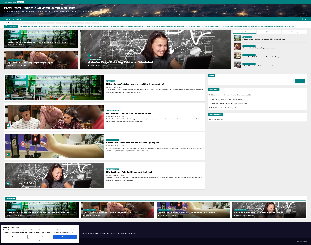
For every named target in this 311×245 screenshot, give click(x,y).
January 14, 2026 (14, 65)
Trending (295, 32)
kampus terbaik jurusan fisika (29, 23)
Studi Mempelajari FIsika (14, 60)
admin (22, 44)
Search (211, 75)
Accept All (65, 237)
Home (8, 19)
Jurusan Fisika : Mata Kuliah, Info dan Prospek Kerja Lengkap (261, 57)
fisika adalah (95, 23)
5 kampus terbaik (16, 23)
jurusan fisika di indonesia (77, 23)
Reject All (40, 237)
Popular (269, 32)
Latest (245, 32)
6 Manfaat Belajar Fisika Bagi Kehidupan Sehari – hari (259, 66)
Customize (15, 237)
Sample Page (17, 19)
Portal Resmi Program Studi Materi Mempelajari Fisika (39, 8)
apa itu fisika (88, 23)
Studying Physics (12, 39)
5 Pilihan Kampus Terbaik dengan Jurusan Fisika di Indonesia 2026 (37, 42)
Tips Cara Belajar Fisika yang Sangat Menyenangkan (30, 63)
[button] (302, 19)
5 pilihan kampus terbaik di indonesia (46, 23)
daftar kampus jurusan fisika (63, 23)
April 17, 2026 (13, 44)
